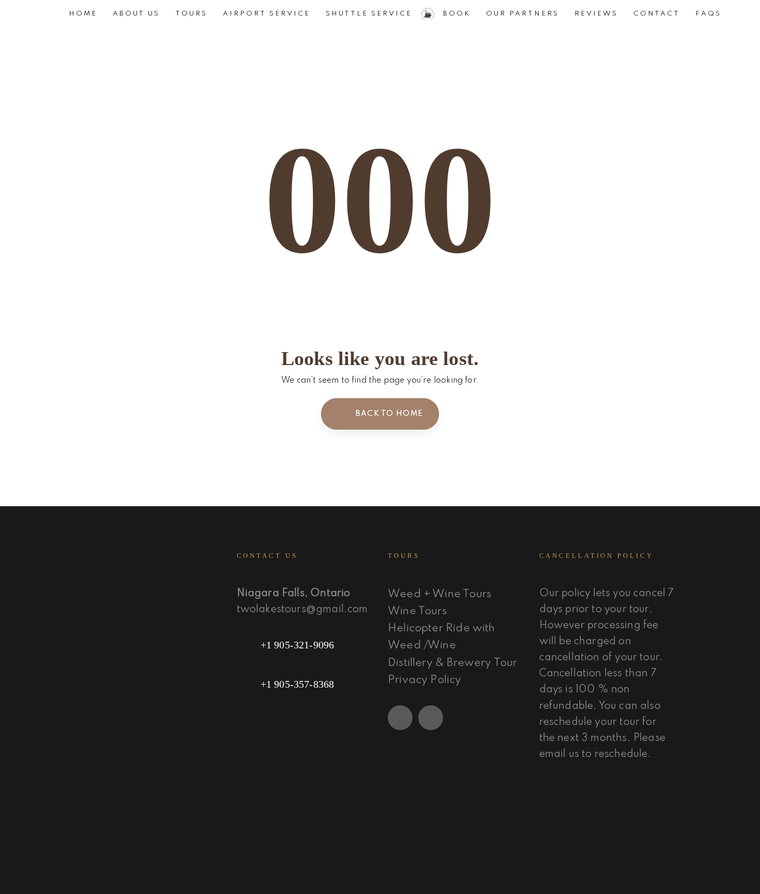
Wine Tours (417, 611)
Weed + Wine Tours (439, 594)
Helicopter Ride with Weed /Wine (441, 637)
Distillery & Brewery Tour (453, 663)
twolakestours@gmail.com (302, 609)
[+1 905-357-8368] (305, 684)
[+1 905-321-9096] (305, 644)
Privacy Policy (425, 680)
